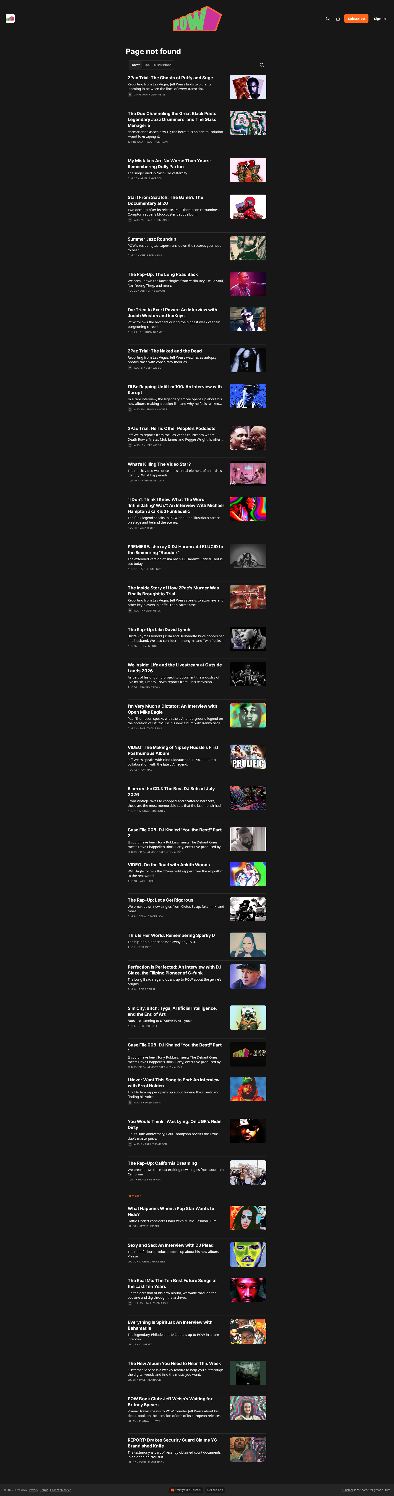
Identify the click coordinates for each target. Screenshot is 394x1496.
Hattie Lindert (149, 1226)
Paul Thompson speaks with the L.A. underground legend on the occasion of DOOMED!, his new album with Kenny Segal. (175, 720)
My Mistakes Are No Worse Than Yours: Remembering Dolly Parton (169, 163)
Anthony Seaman (152, 290)
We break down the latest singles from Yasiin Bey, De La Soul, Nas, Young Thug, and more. (176, 283)
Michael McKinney (152, 810)
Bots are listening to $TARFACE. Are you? (160, 1020)
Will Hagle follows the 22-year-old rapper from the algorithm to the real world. (175, 873)
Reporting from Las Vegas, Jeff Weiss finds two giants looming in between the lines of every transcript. (169, 86)
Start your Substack (188, 1490)
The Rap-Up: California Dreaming (162, 1163)
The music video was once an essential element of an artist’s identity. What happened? (175, 472)
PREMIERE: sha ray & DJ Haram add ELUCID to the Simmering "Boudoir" (175, 549)
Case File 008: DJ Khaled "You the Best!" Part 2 (175, 832)
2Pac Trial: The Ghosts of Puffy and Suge (170, 77)
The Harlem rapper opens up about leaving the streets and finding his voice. (173, 1094)
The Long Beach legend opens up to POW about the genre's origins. (174, 981)
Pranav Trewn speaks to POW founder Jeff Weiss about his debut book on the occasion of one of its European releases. (174, 1413)
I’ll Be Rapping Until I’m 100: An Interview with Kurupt (175, 389)
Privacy (33, 1490)
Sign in (380, 18)
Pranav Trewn (150, 687)
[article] (197, 89)
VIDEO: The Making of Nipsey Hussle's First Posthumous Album (173, 750)
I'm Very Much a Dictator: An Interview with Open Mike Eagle (172, 709)
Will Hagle (147, 881)
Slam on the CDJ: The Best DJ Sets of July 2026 (171, 791)
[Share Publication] (337, 18)
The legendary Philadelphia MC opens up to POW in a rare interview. (173, 1336)
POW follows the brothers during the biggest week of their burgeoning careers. (174, 324)
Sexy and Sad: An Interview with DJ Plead (171, 1245)
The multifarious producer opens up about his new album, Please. (173, 1253)
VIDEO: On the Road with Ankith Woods (169, 864)
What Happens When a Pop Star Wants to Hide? (171, 1211)
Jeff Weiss (158, 94)
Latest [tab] (135, 65)
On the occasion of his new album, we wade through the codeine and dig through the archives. (172, 1295)
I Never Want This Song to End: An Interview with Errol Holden (174, 1082)
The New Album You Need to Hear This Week (174, 1363)
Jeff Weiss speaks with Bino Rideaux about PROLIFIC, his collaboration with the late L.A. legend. (172, 761)
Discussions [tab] (162, 65)
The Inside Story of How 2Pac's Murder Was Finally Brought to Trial (173, 590)
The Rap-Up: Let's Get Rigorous (160, 900)
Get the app (215, 1490)
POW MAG (146, 769)
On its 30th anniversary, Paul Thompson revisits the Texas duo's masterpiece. (173, 1136)
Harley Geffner (149, 1179)
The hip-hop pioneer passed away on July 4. (162, 941)
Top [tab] (147, 65)
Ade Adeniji (147, 989)
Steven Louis (149, 646)
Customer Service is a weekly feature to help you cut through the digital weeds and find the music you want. (175, 1372)
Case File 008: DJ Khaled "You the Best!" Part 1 (175, 1048)
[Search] (327, 18)
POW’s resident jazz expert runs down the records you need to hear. (174, 247)
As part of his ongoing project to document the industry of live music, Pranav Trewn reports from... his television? (173, 679)
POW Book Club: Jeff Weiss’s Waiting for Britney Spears (170, 1401)
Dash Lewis (153, 1102)
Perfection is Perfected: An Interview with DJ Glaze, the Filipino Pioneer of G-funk (174, 970)
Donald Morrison (151, 916)
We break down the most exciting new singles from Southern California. (176, 1171)
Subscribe (356, 18)
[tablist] (151, 64)
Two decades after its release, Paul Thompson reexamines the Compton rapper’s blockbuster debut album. (176, 211)
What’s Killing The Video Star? (159, 464)
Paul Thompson (157, 141)
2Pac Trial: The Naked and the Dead (165, 351)
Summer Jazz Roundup (152, 239)
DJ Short (144, 947)
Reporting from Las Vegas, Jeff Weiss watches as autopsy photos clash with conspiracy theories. (172, 359)
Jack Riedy (147, 527)
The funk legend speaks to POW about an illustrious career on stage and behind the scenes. (174, 519)
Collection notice (60, 1490)
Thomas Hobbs (157, 409)
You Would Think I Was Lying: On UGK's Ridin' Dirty (175, 1124)
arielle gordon (151, 178)
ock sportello (149, 1026)
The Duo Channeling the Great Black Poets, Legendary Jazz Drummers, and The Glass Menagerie (173, 119)
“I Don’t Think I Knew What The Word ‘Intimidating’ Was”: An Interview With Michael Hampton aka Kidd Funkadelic (176, 505)
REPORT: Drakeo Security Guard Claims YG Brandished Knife (172, 1443)
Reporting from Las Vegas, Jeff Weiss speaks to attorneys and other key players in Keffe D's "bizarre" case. (175, 602)
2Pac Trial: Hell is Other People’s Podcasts (171, 428)
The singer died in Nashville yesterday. (158, 173)
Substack (347, 1490)
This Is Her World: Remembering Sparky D (171, 935)
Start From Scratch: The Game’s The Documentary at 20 (165, 200)
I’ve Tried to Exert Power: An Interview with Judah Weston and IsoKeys (172, 312)
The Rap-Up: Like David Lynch (159, 629)
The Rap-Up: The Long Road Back (163, 274)
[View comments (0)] (162, 100)
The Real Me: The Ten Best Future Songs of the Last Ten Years (172, 1283)
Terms (44, 1490)
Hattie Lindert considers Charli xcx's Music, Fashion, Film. (173, 1220)
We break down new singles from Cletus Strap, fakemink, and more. (176, 908)
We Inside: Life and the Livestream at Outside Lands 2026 (175, 667)
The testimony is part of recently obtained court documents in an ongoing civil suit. (174, 1454)
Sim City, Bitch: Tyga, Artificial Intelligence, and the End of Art (172, 1011)
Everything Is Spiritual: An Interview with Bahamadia (170, 1325)
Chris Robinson (151, 255)
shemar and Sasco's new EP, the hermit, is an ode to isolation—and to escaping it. (175, 134)
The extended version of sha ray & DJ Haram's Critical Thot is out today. (175, 561)
